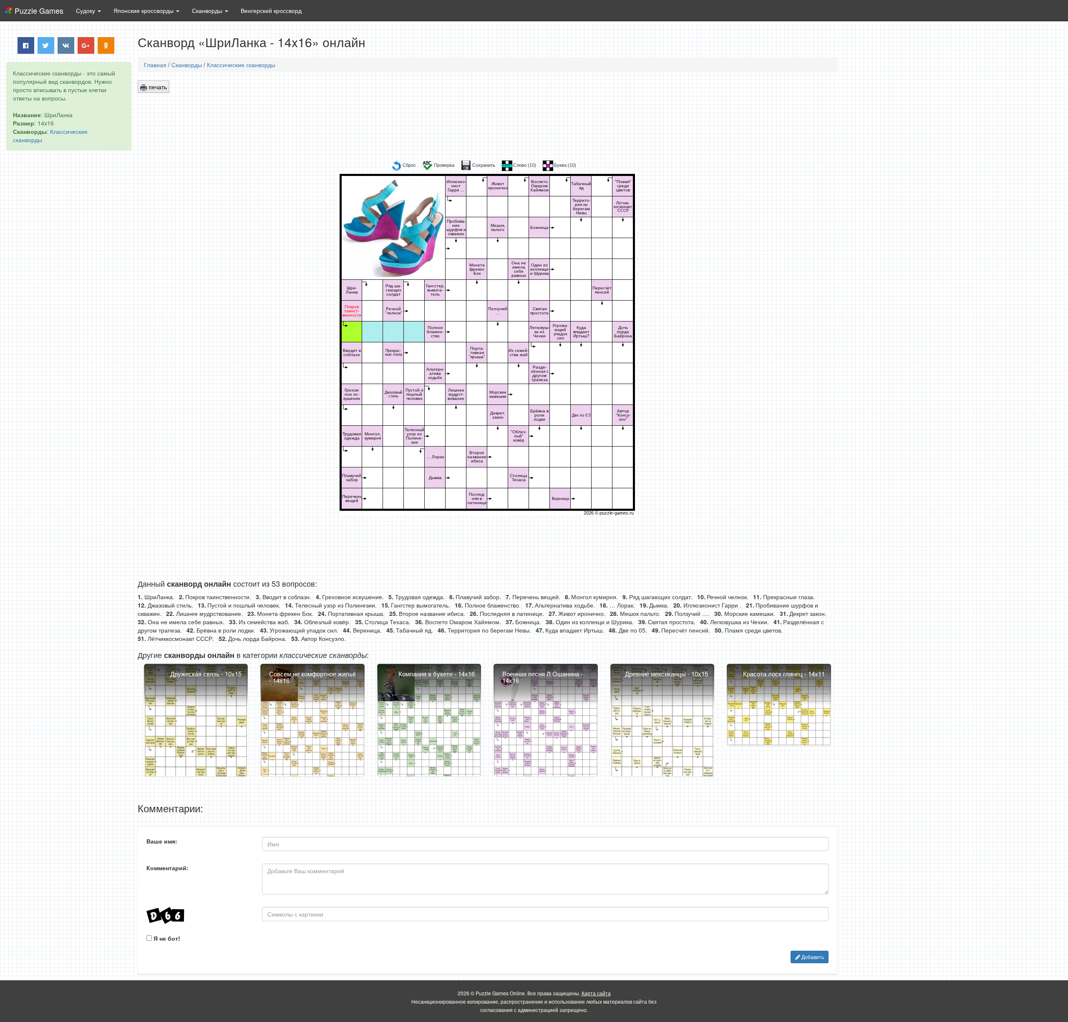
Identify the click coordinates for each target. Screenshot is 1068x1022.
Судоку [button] (86, 10)
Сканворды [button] (208, 10)
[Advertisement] (68, 284)
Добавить (812, 956)
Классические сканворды (241, 64)
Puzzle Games (39, 10)
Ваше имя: (161, 841)
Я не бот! (166, 938)
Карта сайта (596, 993)
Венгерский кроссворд (271, 10)
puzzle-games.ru (616, 512)
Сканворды (186, 64)
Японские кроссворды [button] (144, 10)
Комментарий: (167, 868)
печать (157, 87)
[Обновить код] (198, 915)
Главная (155, 64)
